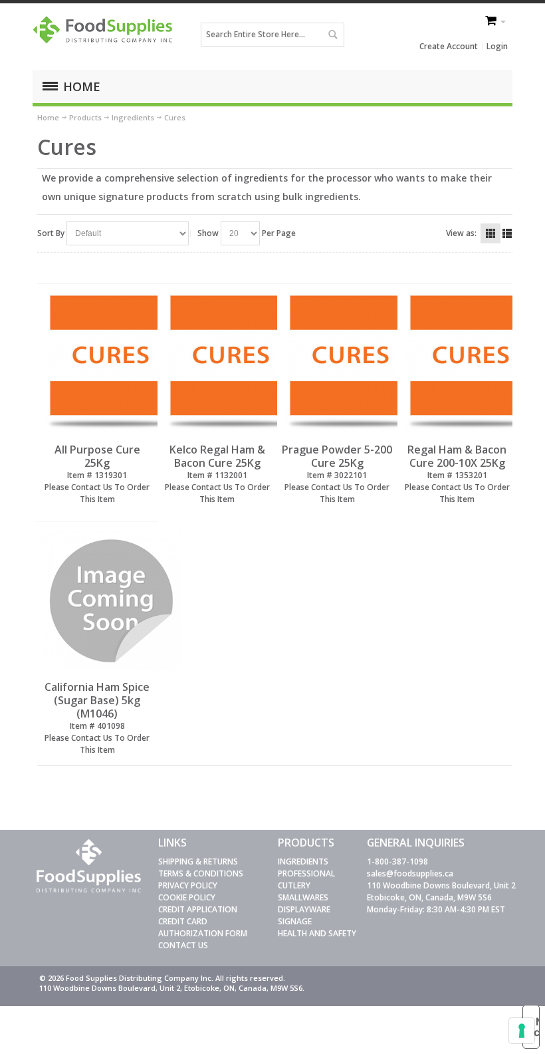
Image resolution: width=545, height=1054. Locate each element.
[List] (507, 233)
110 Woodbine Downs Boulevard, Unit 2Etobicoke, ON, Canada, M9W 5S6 (441, 891)
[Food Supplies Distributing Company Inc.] (106, 34)
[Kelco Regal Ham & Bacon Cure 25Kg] (217, 363)
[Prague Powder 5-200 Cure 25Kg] (337, 363)
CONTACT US (183, 945)
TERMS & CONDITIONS (200, 873)
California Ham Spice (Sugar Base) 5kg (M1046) (97, 700)
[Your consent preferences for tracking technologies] (521, 1030)
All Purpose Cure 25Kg (97, 456)
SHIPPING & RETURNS (198, 861)
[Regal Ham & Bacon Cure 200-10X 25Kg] (457, 363)
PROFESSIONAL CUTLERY (306, 879)
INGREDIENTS (303, 861)
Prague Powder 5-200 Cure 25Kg (337, 456)
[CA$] (491, 22)
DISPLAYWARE (304, 909)
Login (497, 46)
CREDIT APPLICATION (197, 909)
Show (208, 233)
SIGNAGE (295, 921)
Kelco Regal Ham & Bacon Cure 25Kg (217, 456)
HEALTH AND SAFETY (317, 933)
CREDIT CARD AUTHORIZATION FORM (202, 927)
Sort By (50, 233)
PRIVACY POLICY (187, 885)
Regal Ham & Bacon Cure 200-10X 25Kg (456, 456)
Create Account (448, 46)
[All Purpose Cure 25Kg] (97, 363)
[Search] (332, 35)
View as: (461, 233)
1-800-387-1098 (397, 861)
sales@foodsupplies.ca (410, 873)
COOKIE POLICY (186, 897)
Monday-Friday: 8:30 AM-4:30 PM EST (436, 909)
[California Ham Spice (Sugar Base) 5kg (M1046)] (97, 600)
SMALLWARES (303, 897)
